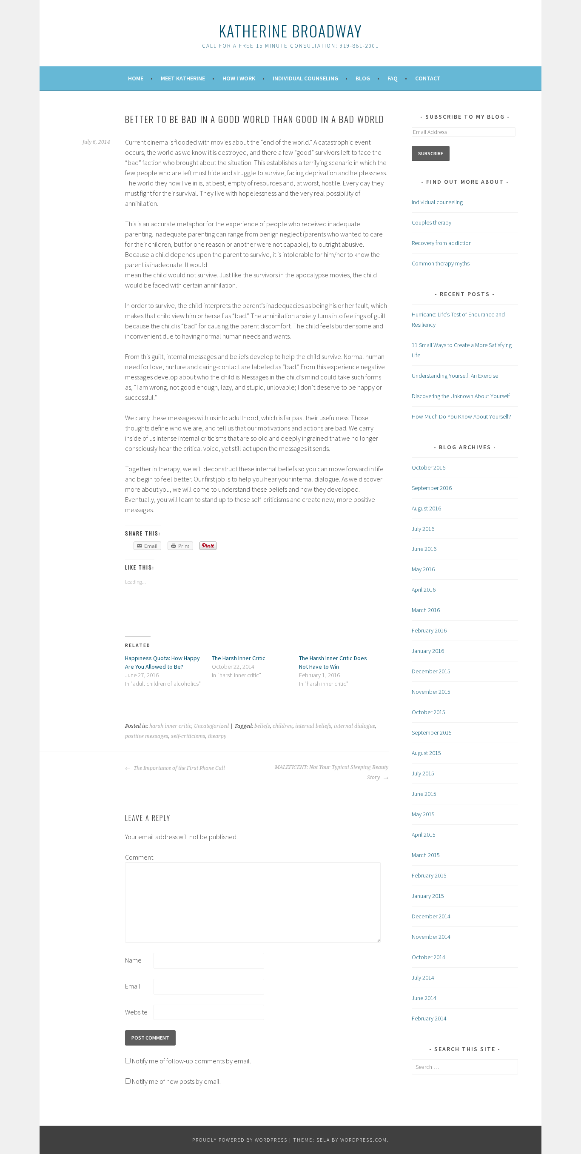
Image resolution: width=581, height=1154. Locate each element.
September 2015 (432, 732)
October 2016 (428, 467)
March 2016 (426, 610)
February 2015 (429, 875)
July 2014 (423, 977)
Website (136, 1012)
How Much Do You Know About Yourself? (461, 416)
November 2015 (431, 691)
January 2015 (428, 896)
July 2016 (423, 529)
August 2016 (426, 508)
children (283, 726)
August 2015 (426, 753)
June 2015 (424, 794)
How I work (238, 78)
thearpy (217, 736)
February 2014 (429, 1018)
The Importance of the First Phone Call (178, 768)
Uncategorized (211, 726)
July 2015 (423, 773)
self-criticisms (188, 736)
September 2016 (432, 488)
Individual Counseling (305, 78)
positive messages (146, 736)
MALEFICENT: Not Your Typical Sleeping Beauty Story (331, 772)
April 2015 (424, 834)
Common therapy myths (441, 263)
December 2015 (431, 671)
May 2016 (423, 569)
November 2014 (431, 936)
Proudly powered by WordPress (240, 1140)
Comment (138, 857)
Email (132, 986)
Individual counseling (437, 202)
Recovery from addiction (442, 243)
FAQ (392, 78)
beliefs (262, 726)
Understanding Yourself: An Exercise (455, 375)
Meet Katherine (183, 78)
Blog (363, 78)
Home (135, 78)
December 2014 (431, 916)
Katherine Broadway (290, 30)
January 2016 (428, 651)
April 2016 (424, 589)
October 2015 (428, 712)
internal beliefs (313, 726)
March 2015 (426, 855)
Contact (428, 78)
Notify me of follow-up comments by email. (191, 1061)
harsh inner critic (170, 726)
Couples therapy (431, 222)
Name (133, 960)
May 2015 (423, 814)
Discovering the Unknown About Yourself (461, 396)
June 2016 (424, 549)
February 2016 (429, 630)
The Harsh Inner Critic (238, 658)
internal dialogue (354, 726)
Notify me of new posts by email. (176, 1081)
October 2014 (428, 957)
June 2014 (424, 998)
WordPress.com (363, 1140)
